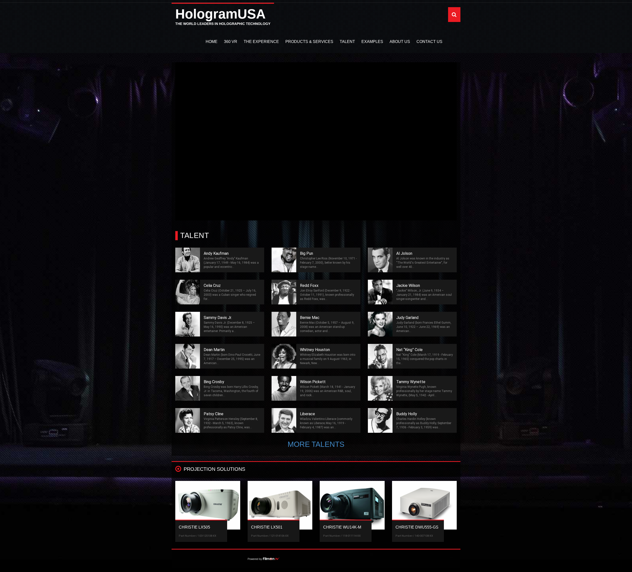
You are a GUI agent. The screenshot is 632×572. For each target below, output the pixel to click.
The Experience (261, 41)
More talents (316, 444)
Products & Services (309, 41)
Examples (372, 41)
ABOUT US (400, 41)
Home (211, 41)
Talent (347, 41)
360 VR (230, 41)
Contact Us (429, 41)
